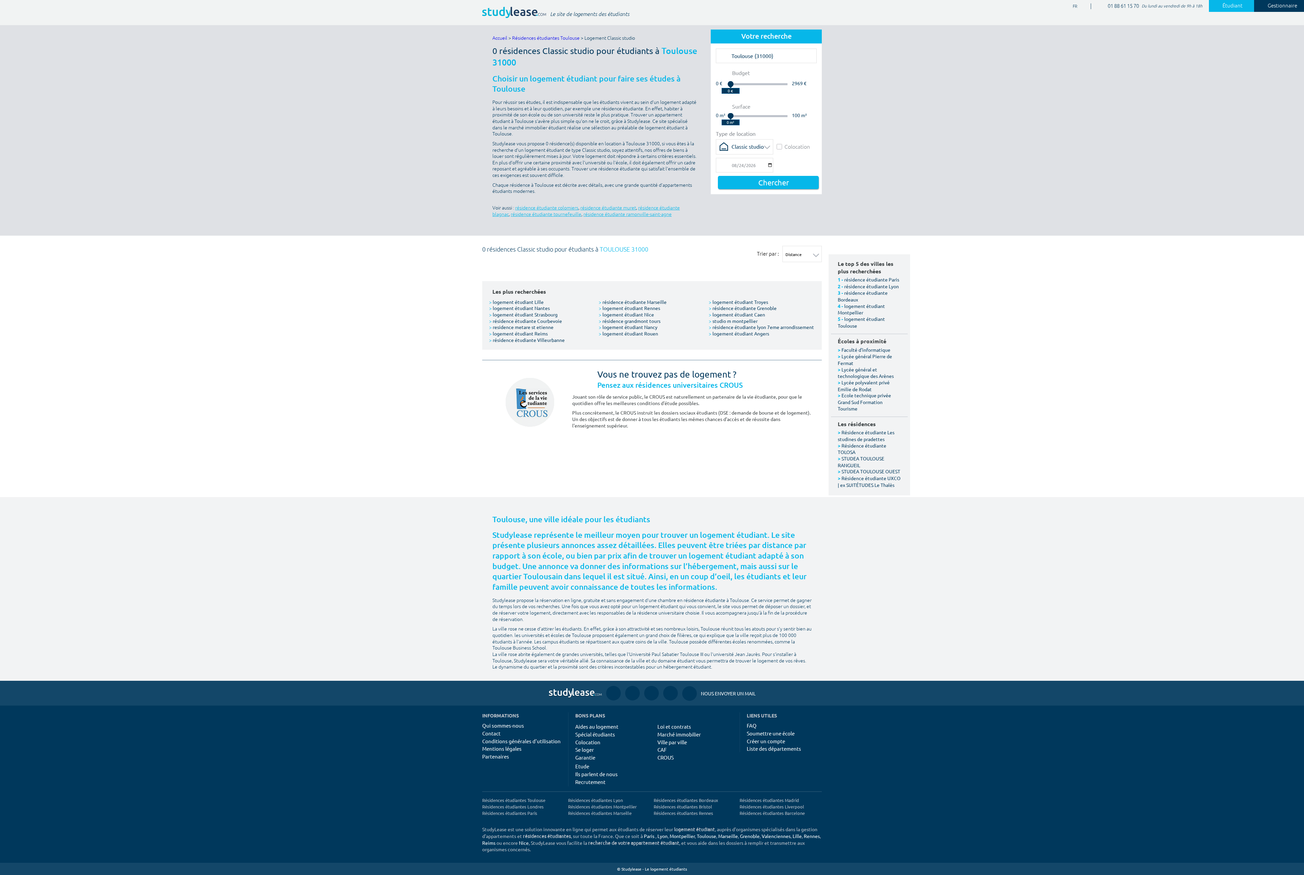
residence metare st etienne (521, 327)
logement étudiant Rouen (628, 333)
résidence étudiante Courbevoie (525, 321)
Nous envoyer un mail (719, 693)
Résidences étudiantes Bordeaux (686, 800)
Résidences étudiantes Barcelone (772, 813)
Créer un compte (766, 741)
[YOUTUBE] (651, 693)
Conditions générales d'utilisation (521, 741)
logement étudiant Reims (518, 333)
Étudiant (1232, 6)
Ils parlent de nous (596, 774)
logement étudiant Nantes (519, 308)
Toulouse (706, 836)
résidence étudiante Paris (871, 279)
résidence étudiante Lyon (871, 286)
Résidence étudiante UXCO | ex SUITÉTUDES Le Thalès (869, 481)
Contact (491, 733)
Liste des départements (774, 748)
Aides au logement (596, 726)
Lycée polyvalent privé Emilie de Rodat (864, 385)
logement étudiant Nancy (628, 327)
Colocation (797, 146)
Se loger (584, 749)
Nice (524, 843)
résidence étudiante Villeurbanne (527, 340)
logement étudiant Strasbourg (523, 314)
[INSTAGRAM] (632, 693)
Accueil (499, 38)
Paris (649, 836)
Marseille (728, 836)
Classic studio (747, 146)
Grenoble (750, 836)
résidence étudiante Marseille (633, 302)
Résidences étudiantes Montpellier (602, 806)
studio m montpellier (733, 321)
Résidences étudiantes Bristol (683, 806)
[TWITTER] (670, 693)
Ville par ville (672, 742)
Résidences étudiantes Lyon (595, 800)
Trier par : (768, 253)
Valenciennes (776, 836)
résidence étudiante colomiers (546, 208)
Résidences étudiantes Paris (509, 813)
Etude (582, 766)
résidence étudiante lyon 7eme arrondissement (761, 327)
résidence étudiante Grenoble (743, 308)
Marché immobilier (679, 734)
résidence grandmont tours (629, 321)
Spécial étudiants (595, 734)
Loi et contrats (674, 726)
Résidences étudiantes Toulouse (546, 38)
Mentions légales (502, 748)
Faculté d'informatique (865, 350)
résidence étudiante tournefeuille (546, 214)
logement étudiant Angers (739, 333)
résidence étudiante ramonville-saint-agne (627, 214)
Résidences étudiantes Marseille (600, 813)
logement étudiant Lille (516, 302)
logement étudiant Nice (626, 314)
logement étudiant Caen (737, 314)
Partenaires (495, 756)
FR (1069, 6)
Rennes (812, 836)
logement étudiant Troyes (738, 302)
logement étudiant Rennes (629, 308)
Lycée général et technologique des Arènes (866, 372)
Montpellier (682, 836)
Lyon (662, 836)
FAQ (752, 725)
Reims (488, 843)
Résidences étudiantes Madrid (769, 800)
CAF (662, 749)
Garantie (585, 757)
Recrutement (590, 782)
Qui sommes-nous (503, 725)
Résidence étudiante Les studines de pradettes (866, 435)
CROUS (665, 757)
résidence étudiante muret (608, 208)
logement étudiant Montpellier (861, 309)
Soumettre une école (771, 733)
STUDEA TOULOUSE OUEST (870, 471)
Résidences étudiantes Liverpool (772, 806)
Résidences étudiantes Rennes (683, 813)
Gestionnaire (1282, 6)
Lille (797, 836)
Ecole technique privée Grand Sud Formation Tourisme (864, 401)
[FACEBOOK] (613, 693)
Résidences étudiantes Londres (513, 806)
